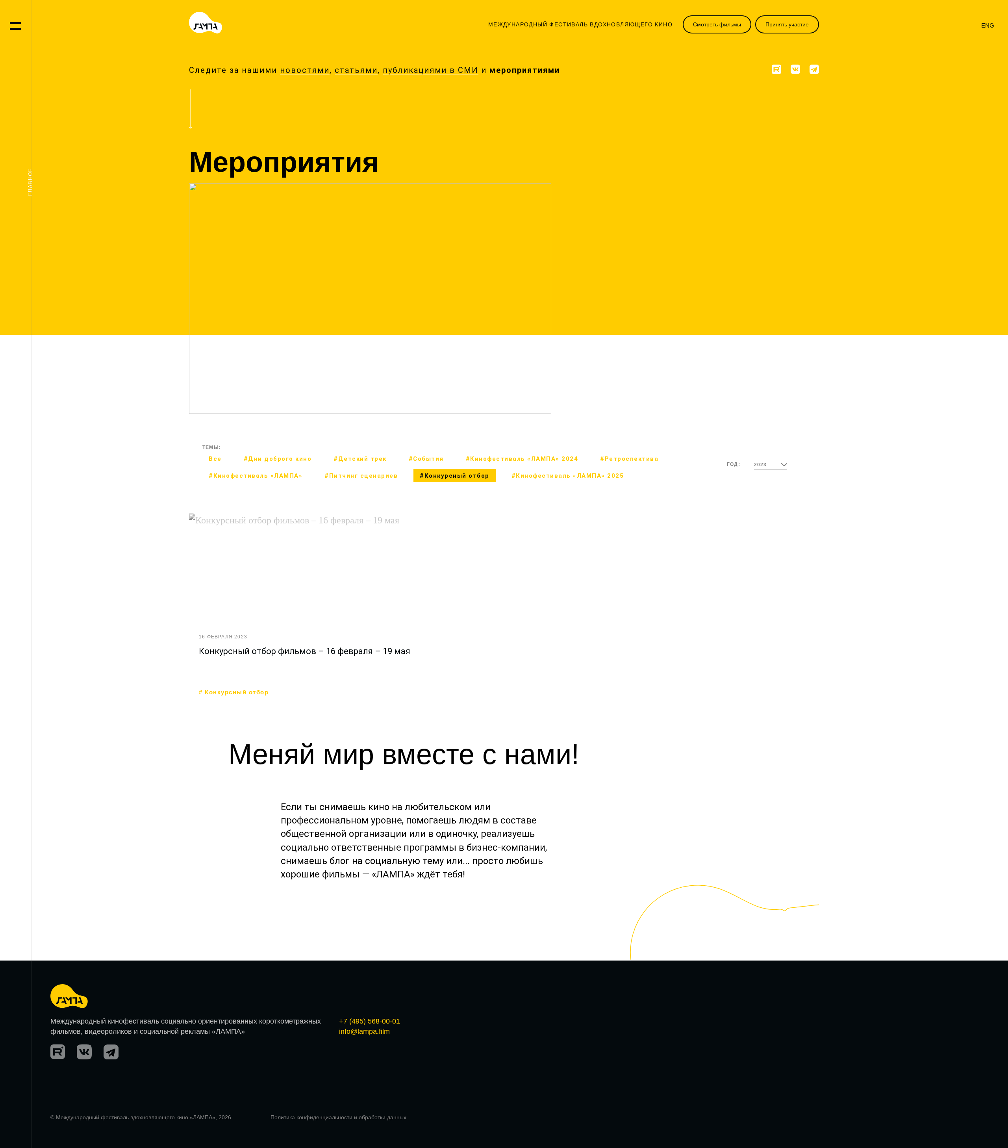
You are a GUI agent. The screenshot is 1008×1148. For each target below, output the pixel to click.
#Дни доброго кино (278, 458)
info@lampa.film (364, 1031)
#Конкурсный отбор (454, 475)
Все (215, 458)
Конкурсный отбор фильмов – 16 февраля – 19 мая (304, 651)
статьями (356, 70)
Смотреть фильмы (717, 24)
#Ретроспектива (629, 458)
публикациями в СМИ (430, 70)
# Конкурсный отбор (234, 692)
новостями (305, 70)
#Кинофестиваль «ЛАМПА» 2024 (522, 458)
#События (426, 458)
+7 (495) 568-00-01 (369, 1021)
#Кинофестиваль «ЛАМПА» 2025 (567, 475)
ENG (987, 25)
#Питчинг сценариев (361, 475)
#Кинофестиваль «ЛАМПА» (255, 475)
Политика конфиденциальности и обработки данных (338, 1117)
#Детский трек (544, 357)
